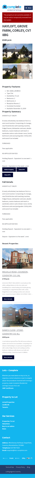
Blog (28, 467)
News (4, 429)
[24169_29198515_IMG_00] (17, 54)
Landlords (5, 405)
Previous (5, 53)
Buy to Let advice (8, 426)
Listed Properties (8, 402)
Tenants (5, 407)
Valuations (6, 424)
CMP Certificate (7, 388)
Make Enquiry (9, 169)
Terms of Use (10, 467)
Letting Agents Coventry (13, 472)
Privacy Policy (20, 467)
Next (29, 53)
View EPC (22, 169)
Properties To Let (8, 421)
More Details (8, 299)
